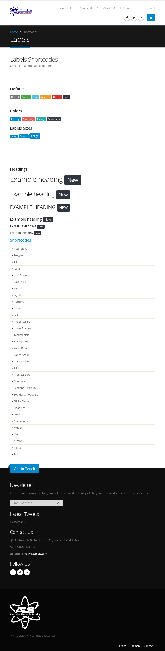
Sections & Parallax (25, 388)
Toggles (18, 255)
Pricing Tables (22, 361)
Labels (18, 308)
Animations (21, 421)
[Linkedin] (141, 18)
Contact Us (86, 8)
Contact (148, 646)
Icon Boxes (20, 275)
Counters (19, 381)
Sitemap (135, 646)
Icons (17, 268)
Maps (17, 434)
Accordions (20, 248)
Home (14, 32)
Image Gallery (22, 321)
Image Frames (22, 328)
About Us (67, 8)
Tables (17, 368)
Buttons (19, 302)
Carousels (20, 282)
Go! (58, 503)
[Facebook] (127, 18)
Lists (16, 315)
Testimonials (21, 335)
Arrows (18, 441)
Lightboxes (20, 295)
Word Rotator (22, 348)
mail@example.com (35, 553)
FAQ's (122, 646)
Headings (19, 408)
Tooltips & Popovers (26, 394)
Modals (18, 288)
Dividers (19, 414)
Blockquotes (21, 341)
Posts (17, 454)
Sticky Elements (23, 401)
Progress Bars (22, 374)
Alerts (17, 447)
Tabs (16, 262)
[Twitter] (134, 18)
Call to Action (22, 355)
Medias (18, 427)
